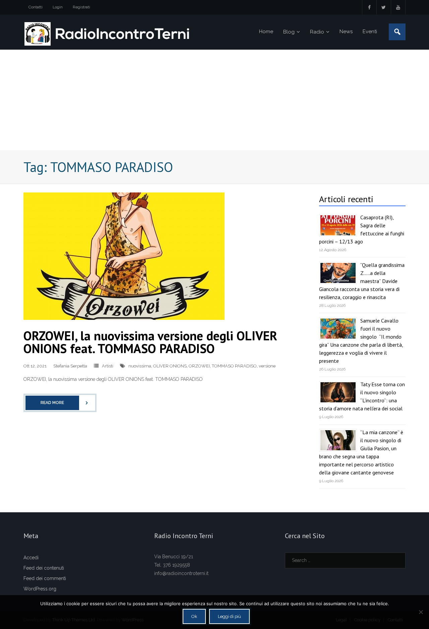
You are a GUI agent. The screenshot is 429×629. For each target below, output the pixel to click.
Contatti (35, 7)
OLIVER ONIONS (170, 365)
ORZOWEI (199, 365)
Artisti (107, 365)
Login (58, 7)
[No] (420, 612)
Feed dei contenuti (43, 568)
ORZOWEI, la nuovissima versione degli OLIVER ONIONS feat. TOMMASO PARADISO (150, 341)
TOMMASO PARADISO (234, 365)
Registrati (81, 7)
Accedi (31, 557)
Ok (194, 616)
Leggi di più (229, 616)
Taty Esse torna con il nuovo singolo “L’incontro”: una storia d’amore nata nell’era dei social (362, 396)
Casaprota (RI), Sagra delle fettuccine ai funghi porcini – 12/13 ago (361, 229)
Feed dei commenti (44, 578)
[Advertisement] (214, 100)
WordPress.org (39, 588)
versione (267, 365)
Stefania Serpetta (70, 365)
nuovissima (139, 365)
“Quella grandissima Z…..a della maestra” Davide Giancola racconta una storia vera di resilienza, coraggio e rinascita (362, 281)
